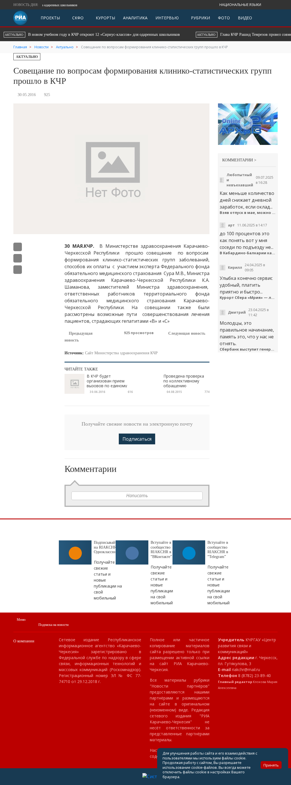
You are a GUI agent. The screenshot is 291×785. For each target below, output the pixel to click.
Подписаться (136, 439)
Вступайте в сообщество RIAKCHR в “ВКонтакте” (161, 549)
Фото (224, 17)
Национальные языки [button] (240, 4)
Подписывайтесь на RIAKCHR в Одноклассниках (108, 547)
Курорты (105, 17)
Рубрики (200, 17)
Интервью (167, 17)
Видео (245, 17)
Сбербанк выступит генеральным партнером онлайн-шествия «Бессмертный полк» (248, 349)
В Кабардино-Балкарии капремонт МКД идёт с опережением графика (248, 253)
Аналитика (135, 17)
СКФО (77, 17)
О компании (23, 641)
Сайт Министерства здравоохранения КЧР (121, 353)
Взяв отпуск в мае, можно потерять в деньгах (248, 212)
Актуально (27, 57)
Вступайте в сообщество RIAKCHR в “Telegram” (217, 549)
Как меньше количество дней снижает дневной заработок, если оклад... (247, 200)
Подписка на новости (53, 625)
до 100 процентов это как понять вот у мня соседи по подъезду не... (246, 240)
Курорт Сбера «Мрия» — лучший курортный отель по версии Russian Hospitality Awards (248, 297)
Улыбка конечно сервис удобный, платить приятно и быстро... (246, 285)
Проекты (50, 17)
